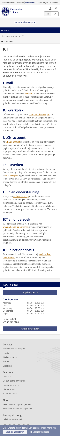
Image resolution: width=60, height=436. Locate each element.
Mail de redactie (10, 357)
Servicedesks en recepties (14, 348)
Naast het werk (10, 393)
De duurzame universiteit (14, 380)
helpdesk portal (30, 292)
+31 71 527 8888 (11, 322)
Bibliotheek (54, 2)
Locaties (6, 353)
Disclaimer (7, 366)
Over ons (7, 376)
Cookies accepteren (15, 432)
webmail (28, 93)
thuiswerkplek (11, 175)
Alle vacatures (9, 389)
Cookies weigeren (41, 432)
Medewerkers (30, 2)
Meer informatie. (48, 428)
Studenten (20, 2)
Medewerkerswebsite (9, 36)
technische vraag (21, 196)
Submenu (8, 41)
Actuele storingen (30, 328)
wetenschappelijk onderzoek (16, 226)
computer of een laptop (39, 114)
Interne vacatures (10, 385)
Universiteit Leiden (8, 2)
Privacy (6, 361)
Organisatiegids (42, 2)
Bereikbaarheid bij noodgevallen (17, 404)
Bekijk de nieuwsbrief (12, 419)
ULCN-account (12, 141)
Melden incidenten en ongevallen (17, 408)
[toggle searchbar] (56, 8)
